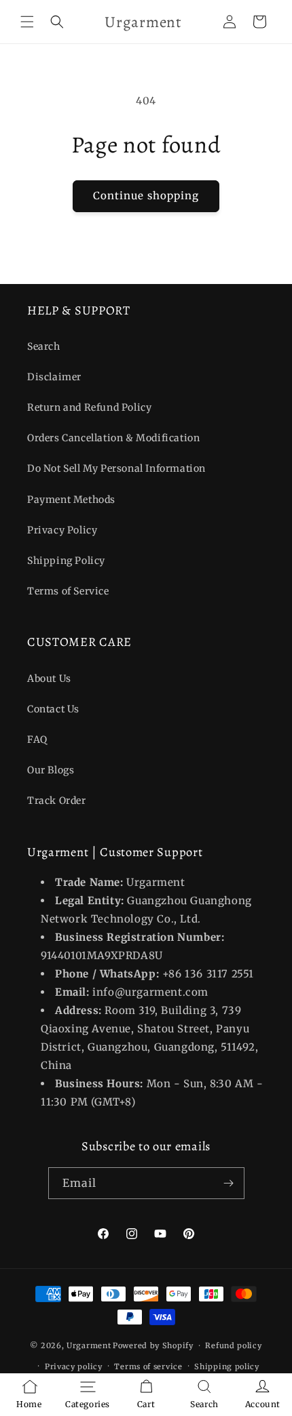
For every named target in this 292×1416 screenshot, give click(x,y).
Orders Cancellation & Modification (113, 438)
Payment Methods (71, 499)
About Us (49, 678)
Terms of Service (68, 591)
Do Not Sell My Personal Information (116, 468)
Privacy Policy (62, 530)
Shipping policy (226, 1366)
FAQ (37, 739)
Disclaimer (54, 377)
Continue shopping (146, 195)
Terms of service (148, 1366)
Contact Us (53, 709)
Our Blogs (50, 770)
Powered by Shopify (153, 1345)
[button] (27, 22)
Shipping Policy (66, 560)
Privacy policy (74, 1366)
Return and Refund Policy (89, 407)
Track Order (56, 800)
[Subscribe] (229, 1183)
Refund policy (233, 1345)
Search (43, 346)
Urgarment (89, 1345)
